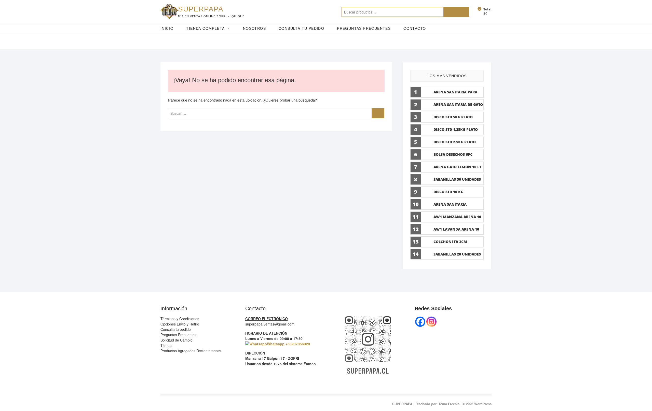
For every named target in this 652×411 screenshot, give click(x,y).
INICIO (166, 28)
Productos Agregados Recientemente (190, 350)
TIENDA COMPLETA (205, 28)
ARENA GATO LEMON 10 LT (457, 166)
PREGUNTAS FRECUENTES (364, 28)
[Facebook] (420, 322)
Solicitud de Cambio (176, 340)
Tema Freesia (449, 403)
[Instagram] (431, 322)
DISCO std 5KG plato (453, 117)
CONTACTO (414, 28)
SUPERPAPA (200, 9)
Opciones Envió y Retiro (179, 324)
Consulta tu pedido (175, 329)
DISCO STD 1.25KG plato (455, 129)
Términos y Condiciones (179, 318)
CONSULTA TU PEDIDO (301, 28)
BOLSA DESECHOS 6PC (452, 154)
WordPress (483, 403)
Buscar (456, 12)
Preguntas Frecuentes (178, 334)
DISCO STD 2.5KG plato (454, 141)
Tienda (166, 345)
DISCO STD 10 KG (448, 191)
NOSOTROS (254, 28)
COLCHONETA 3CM (450, 241)
